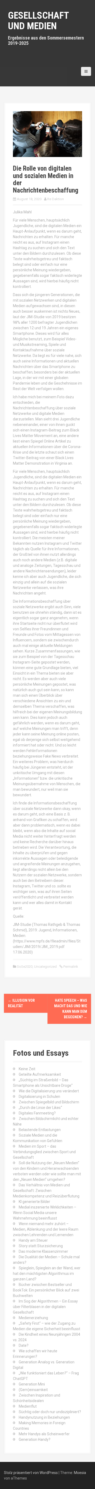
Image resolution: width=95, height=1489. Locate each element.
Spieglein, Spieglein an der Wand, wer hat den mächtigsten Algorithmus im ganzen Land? (46, 1273)
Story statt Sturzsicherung (41, 1246)
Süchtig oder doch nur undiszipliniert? (50, 1412)
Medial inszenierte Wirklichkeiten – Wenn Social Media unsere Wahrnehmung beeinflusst (44, 1212)
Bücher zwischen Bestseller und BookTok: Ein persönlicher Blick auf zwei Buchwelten (46, 1290)
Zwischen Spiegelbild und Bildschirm (49, 1102)
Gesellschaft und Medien (38, 21)
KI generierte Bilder (34, 1202)
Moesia (80, 1473)
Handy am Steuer (33, 1240)
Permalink (70, 967)
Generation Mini (32, 1384)
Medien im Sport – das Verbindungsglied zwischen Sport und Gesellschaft (44, 1151)
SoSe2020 (24, 967)
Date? (23, 1345)
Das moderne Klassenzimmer (43, 1251)
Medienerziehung (33, 1318)
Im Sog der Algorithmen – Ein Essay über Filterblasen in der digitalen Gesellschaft (45, 1306)
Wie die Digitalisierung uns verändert (49, 1091)
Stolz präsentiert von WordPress (31, 1473)
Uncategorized (45, 967)
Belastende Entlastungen (40, 1130)
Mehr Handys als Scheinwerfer (44, 1434)
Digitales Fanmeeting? (37, 1113)
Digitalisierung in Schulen (39, 1096)
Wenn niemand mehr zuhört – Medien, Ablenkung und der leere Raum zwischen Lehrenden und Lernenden (45, 1229)
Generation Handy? (34, 1439)
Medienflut (28, 1406)
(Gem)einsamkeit (33, 1390)
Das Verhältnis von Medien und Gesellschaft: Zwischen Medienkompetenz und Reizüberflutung (46, 1190)
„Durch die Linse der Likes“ (40, 1107)
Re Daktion (55, 199)
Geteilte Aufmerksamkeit (40, 1074)
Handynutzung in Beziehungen (44, 1417)
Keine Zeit (27, 1069)
